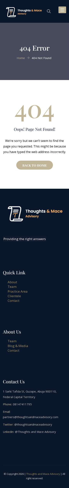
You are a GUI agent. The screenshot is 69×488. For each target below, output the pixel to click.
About (12, 282)
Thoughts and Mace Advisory (43, 474)
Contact (13, 300)
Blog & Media (18, 346)
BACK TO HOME (34, 165)
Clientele (14, 296)
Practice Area (18, 291)
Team (12, 286)
